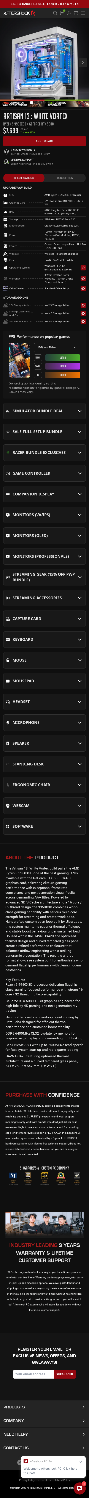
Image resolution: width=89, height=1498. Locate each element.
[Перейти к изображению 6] (53, 102)
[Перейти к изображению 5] (49, 102)
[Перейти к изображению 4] (44, 102)
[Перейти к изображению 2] (36, 102)
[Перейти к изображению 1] (31, 102)
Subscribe (65, 1374)
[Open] (79, 411)
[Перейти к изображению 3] (40, 102)
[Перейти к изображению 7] (57, 102)
